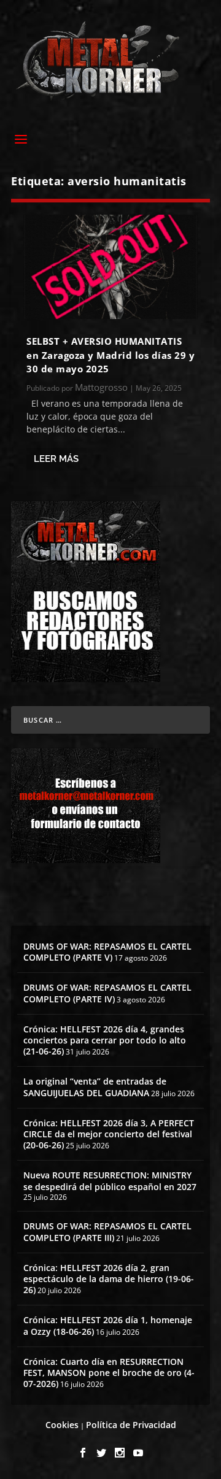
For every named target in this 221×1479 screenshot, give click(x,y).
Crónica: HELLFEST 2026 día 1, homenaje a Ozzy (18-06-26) (107, 1325)
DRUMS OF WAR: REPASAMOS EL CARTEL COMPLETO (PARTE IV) (107, 993)
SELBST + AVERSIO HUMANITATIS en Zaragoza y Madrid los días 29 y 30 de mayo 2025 (110, 355)
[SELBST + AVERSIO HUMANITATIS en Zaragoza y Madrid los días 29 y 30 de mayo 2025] (110, 267)
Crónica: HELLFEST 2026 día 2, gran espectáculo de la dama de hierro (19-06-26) (108, 1279)
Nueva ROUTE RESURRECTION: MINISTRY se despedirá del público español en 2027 (109, 1180)
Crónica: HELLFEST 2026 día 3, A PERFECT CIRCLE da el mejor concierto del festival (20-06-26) (108, 1134)
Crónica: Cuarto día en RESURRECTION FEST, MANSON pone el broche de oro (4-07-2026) (109, 1372)
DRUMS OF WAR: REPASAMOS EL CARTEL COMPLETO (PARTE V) (107, 951)
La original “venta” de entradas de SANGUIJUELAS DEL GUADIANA (94, 1086)
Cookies (62, 1425)
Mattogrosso (101, 387)
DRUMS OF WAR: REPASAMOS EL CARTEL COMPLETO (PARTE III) (107, 1231)
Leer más (56, 458)
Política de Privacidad (131, 1425)
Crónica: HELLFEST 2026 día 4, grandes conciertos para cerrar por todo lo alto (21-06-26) (104, 1040)
